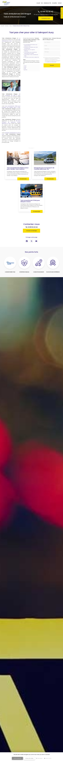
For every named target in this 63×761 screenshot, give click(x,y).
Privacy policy (48, 758)
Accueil (38, 3)
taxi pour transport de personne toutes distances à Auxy (11, 122)
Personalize (40, 758)
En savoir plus (23, 179)
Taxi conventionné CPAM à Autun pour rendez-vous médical (17, 168)
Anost (25, 65)
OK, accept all (18, 758)
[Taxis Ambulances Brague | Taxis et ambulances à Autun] (6, 3)
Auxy (10, 25)
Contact (60, 3)
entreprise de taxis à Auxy (12, 95)
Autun (25, 67)
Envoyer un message (31, 230)
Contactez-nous (45, 18)
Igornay (25, 69)
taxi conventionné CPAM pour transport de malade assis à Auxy (11, 106)
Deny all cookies (29, 758)
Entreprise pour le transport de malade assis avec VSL (44, 168)
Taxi (42, 3)
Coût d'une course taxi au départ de (31, 57)
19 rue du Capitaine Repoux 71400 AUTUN (46, 14)
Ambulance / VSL (47, 3)
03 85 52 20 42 (46, 11)
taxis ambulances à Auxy (11, 40)
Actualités (54, 3)
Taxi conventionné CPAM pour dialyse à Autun (30, 201)
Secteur (6, 25)
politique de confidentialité (51, 61)
